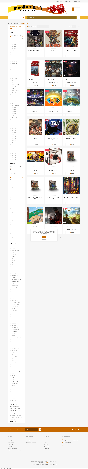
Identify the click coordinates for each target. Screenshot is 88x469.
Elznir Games (14, 331)
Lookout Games (15, 381)
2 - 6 (12, 214)
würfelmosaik (12, 419)
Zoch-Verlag (14, 400)
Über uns (10, 439)
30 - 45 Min (14, 86)
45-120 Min (14, 119)
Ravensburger (14, 391)
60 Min (13, 134)
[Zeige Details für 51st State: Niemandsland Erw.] (35, 68)
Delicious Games (15, 291)
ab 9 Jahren (14, 48)
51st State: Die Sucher (71, 50)
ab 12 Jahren (14, 52)
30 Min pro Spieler (15, 90)
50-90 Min (14, 132)
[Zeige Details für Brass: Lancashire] (53, 215)
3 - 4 (12, 222)
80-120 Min (14, 149)
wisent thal (20, 417)
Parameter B (14, 287)
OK (44, 236)
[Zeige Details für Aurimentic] (71, 97)
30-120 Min (14, 92)
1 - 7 (12, 197)
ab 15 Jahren (14, 59)
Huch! (13, 283)
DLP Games (14, 364)
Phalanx (13, 385)
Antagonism (53, 109)
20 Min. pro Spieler (15, 82)
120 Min (13, 69)
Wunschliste (46, 446)
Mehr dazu (44, 239)
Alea (12, 354)
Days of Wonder (15, 362)
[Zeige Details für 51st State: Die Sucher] (71, 38)
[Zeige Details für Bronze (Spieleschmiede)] (71, 215)
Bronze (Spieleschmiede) (71, 226)
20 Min (13, 80)
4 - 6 (12, 235)
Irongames (14, 335)
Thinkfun (13, 398)
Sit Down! (13, 262)
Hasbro (13, 373)
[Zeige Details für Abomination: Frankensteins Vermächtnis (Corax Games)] (53, 68)
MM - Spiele (14, 271)
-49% (47, 120)
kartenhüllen (16, 406)
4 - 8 (12, 237)
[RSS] (78, 430)
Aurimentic (71, 109)
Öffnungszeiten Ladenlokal (31, 439)
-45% (29, 32)
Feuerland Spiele (15, 369)
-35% (47, 90)
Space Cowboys (15, 275)
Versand (55, 464)
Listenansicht (29, 26)
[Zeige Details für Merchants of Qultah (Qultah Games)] (35, 38)
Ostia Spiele (14, 323)
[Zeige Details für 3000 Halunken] (53, 38)
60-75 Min (14, 142)
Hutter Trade (14, 377)
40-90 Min (14, 113)
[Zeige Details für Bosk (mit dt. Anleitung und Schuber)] (71, 185)
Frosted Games (15, 285)
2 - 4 (12, 210)
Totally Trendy (14, 339)
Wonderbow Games (15, 304)
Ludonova (14, 312)
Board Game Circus (15, 289)
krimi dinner (12, 408)
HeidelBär (14, 375)
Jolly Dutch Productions (16, 302)
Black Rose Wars (53, 167)
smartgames (18, 415)
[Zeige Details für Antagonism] (53, 97)
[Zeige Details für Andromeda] (35, 97)
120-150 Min (14, 71)
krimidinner (17, 408)
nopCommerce (46, 462)
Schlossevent (10, 444)
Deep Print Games (15, 319)
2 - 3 (12, 208)
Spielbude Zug (11, 442)
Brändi (13, 360)
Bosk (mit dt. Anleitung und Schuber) (71, 197)
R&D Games (14, 296)
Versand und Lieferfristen (31, 442)
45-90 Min (14, 128)
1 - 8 (12, 199)
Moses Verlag (14, 254)
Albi (12, 258)
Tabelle (27, 26)
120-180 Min (14, 74)
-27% (65, 61)
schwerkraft (12, 413)
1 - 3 (12, 189)
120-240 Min (14, 76)
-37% (47, 61)
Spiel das (13, 260)
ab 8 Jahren (14, 46)
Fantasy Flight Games (16, 366)
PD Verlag (14, 277)
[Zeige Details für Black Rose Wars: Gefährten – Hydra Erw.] (53, 185)
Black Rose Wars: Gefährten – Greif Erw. (35, 198)
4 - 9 (12, 239)
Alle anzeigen (13, 421)
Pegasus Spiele (15, 383)
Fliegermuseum (11, 446)
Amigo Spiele (14, 356)
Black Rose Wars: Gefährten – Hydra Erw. (53, 198)
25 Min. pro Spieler (15, 84)
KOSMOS (13, 379)
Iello (12, 264)
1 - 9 (12, 202)
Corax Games (14, 246)
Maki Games (14, 310)
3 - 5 (12, 224)
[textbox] (52, 17)
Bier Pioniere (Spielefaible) (71, 138)
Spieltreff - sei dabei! (12, 440)
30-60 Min (14, 96)
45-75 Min (14, 126)
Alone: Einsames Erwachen (71, 79)
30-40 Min (14, 94)
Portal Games (14, 321)
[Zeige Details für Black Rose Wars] (53, 156)
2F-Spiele (13, 352)
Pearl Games (14, 350)
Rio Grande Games (15, 316)
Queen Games (14, 389)
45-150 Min (14, 121)
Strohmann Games (15, 269)
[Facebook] (70, 430)
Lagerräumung (15, 410)
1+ (12, 204)
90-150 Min (14, 157)
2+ (12, 220)
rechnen (11, 412)
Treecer (13, 308)
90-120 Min (14, 155)
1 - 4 (12, 191)
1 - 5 (12, 193)
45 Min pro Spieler (15, 117)
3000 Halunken (53, 50)
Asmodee (13, 358)
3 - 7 (12, 229)
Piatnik (13, 387)
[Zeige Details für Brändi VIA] (35, 215)
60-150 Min (14, 138)
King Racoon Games (16, 346)
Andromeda (35, 109)
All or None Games (15, 281)
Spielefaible (14, 325)
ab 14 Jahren (14, 57)
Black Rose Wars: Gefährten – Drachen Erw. (71, 168)
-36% (47, 149)
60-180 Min (14, 140)
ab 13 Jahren (14, 54)
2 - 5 (12, 212)
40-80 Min (14, 111)
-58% (47, 32)
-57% (29, 90)
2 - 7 (12, 216)
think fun (12, 417)
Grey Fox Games (15, 314)
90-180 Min (14, 159)
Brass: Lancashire (53, 226)
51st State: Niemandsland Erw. (35, 79)
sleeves (16, 413)
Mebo (13, 344)
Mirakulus (13, 248)
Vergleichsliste (46, 448)
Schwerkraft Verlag (15, 300)
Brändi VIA (35, 226)
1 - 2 (12, 187)
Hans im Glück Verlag (16, 371)
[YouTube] (76, 430)
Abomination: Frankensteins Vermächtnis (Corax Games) (53, 80)
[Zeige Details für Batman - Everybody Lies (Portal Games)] (53, 127)
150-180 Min (14, 78)
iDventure (14, 294)
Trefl (13, 298)
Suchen (78, 17)
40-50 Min (14, 107)
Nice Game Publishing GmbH (17, 279)
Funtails (13, 333)
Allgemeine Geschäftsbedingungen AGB (15, 450)
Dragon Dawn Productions (17, 337)
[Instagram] (73, 430)
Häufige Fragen (29, 440)
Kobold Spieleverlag (15, 250)
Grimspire (13, 256)
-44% (65, 208)
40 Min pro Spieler (15, 105)
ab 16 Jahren (14, 61)
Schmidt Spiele (14, 396)
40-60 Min (14, 109)
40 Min (13, 103)
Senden (40, 429)
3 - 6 (12, 227)
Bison (35, 167)
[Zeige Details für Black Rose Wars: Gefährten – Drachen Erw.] (71, 156)
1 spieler (12, 406)
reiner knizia (16, 412)
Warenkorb (46, 444)
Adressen (46, 440)
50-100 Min (14, 130)
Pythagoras (14, 341)
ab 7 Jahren (14, 44)
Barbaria (35, 138)
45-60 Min (14, 124)
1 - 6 (12, 195)
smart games (13, 415)
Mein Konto (77, 1)
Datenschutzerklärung (12, 448)
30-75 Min (14, 99)
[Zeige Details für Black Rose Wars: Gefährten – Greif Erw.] (35, 185)
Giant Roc (14, 252)
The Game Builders (15, 329)
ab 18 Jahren (14, 63)
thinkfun (15, 417)
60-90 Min (14, 144)
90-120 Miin (14, 153)
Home (8, 23)
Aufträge (45, 442)
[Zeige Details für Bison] (35, 156)
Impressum (10, 451)
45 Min (13, 115)
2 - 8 (12, 218)
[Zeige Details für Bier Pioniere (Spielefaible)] (71, 127)
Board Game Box (15, 327)
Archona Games (15, 306)
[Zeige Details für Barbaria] (35, 127)
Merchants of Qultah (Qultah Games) (35, 50)
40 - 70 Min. (14, 101)
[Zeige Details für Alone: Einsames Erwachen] (71, 68)
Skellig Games (14, 266)
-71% (65, 90)
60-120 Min (14, 136)
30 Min (13, 88)
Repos (13, 394)
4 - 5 (12, 233)
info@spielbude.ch (58, 1)
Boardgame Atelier (15, 348)
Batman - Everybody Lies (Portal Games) (53, 139)
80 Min (13, 146)
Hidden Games (14, 273)
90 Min (13, 151)
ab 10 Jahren (14, 50)
